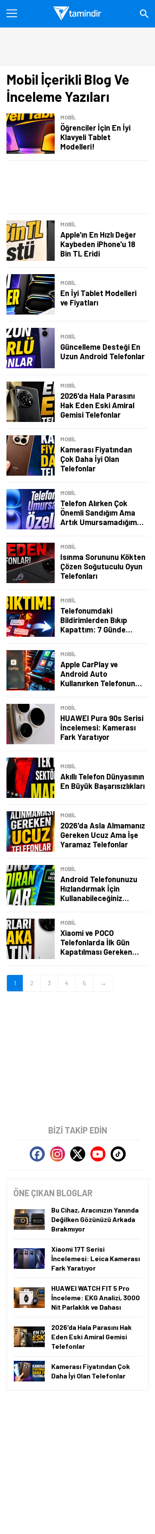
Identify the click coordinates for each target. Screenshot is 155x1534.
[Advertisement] (77, 187)
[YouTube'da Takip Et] (97, 1153)
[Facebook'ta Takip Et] (37, 1153)
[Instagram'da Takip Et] (57, 1153)
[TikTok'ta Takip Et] (118, 1153)
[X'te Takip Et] (77, 1153)
